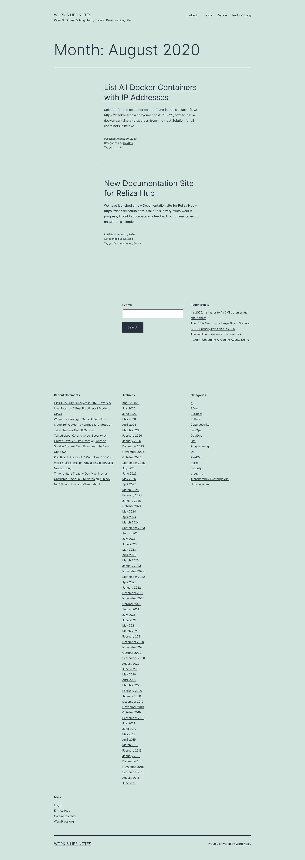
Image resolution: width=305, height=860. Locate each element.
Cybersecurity (200, 424)
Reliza (208, 15)
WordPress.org (64, 821)
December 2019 (132, 701)
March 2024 (130, 522)
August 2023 (130, 533)
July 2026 (129, 408)
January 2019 (131, 756)
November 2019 (133, 707)
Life (193, 441)
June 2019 (129, 728)
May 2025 (129, 479)
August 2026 (130, 403)
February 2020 (132, 690)
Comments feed (65, 816)
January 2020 (131, 696)
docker (118, 147)
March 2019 (130, 745)
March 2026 (130, 430)
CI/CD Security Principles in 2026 (213, 329)
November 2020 (133, 647)
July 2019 (128, 723)
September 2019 (133, 718)
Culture (195, 419)
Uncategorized (200, 484)
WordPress (243, 843)
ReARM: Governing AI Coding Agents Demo (220, 339)
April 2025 (129, 484)
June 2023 (129, 544)
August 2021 (130, 609)
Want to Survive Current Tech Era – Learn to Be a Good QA (81, 446)
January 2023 (131, 565)
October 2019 (131, 712)
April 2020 (129, 679)
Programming (200, 446)
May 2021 (128, 625)
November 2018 (133, 766)
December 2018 (132, 761)
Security (196, 468)
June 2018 (129, 783)
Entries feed (62, 810)
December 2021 (132, 593)
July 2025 (129, 468)
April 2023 (129, 555)
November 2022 (133, 571)
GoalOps (196, 435)
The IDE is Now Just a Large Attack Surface (220, 323)
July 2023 (129, 538)
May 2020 (129, 674)
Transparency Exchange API (210, 479)
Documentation (123, 243)
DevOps (128, 143)
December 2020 (133, 642)
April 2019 (129, 739)
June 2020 (129, 669)
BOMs (195, 408)
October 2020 (131, 652)
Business (196, 413)
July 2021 (128, 614)
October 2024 (131, 506)
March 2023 (130, 560)
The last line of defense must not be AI (217, 334)
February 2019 (132, 750)
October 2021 (131, 604)
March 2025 (130, 490)
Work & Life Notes (72, 15)
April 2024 (129, 517)
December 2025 (133, 446)
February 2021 (132, 636)
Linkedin (193, 15)
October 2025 (131, 457)
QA (193, 451)
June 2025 (129, 473)
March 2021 (130, 631)
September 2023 (133, 527)
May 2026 (129, 419)
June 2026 (129, 413)
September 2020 (133, 658)
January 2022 (131, 587)
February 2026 (132, 435)
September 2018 (133, 772)
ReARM (195, 457)
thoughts (197, 473)
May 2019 (128, 734)
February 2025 (132, 495)
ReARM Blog (241, 15)
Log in (58, 805)
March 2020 (130, 685)
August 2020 (130, 663)
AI (192, 403)
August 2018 (130, 777)
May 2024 (129, 511)
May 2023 (129, 549)
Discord (222, 15)
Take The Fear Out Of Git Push (74, 430)
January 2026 (131, 441)
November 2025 (133, 451)
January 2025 (131, 500)
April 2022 (129, 582)
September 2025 (133, 462)
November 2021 (133, 598)
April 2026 (129, 424)
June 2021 (129, 620)
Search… (128, 305)
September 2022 (133, 576)
